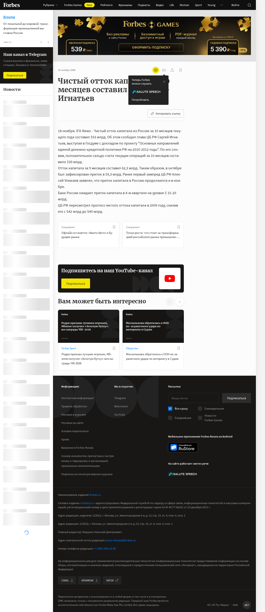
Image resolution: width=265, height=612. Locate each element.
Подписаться (75, 283)
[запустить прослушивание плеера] (164, 70)
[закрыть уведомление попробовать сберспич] (164, 81)
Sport (198, 5)
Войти (235, 5)
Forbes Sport (68, 348)
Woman (184, 5)
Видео (160, 5)
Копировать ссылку (168, 113)
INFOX (110, 580)
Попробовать (140, 100)
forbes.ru (95, 495)
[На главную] (11, 5)
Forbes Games (78, 5)
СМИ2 (65, 580)
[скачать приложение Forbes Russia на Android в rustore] (183, 447)
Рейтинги (106, 5)
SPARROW (87, 580)
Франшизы (125, 5)
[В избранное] (114, 227)
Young (211, 5)
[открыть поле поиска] (249, 5)
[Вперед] (190, 234)
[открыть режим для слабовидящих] (155, 70)
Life (172, 5)
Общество (132, 348)
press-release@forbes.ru (121, 540)
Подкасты (144, 5)
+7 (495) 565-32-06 (105, 548)
